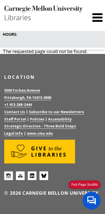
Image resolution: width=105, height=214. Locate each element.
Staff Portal (15, 119)
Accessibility (60, 119)
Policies (37, 119)
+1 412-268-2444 (18, 104)
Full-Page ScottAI (84, 185)
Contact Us (14, 111)
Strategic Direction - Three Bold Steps (40, 126)
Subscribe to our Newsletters (56, 111)
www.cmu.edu (40, 133)
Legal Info (13, 133)
